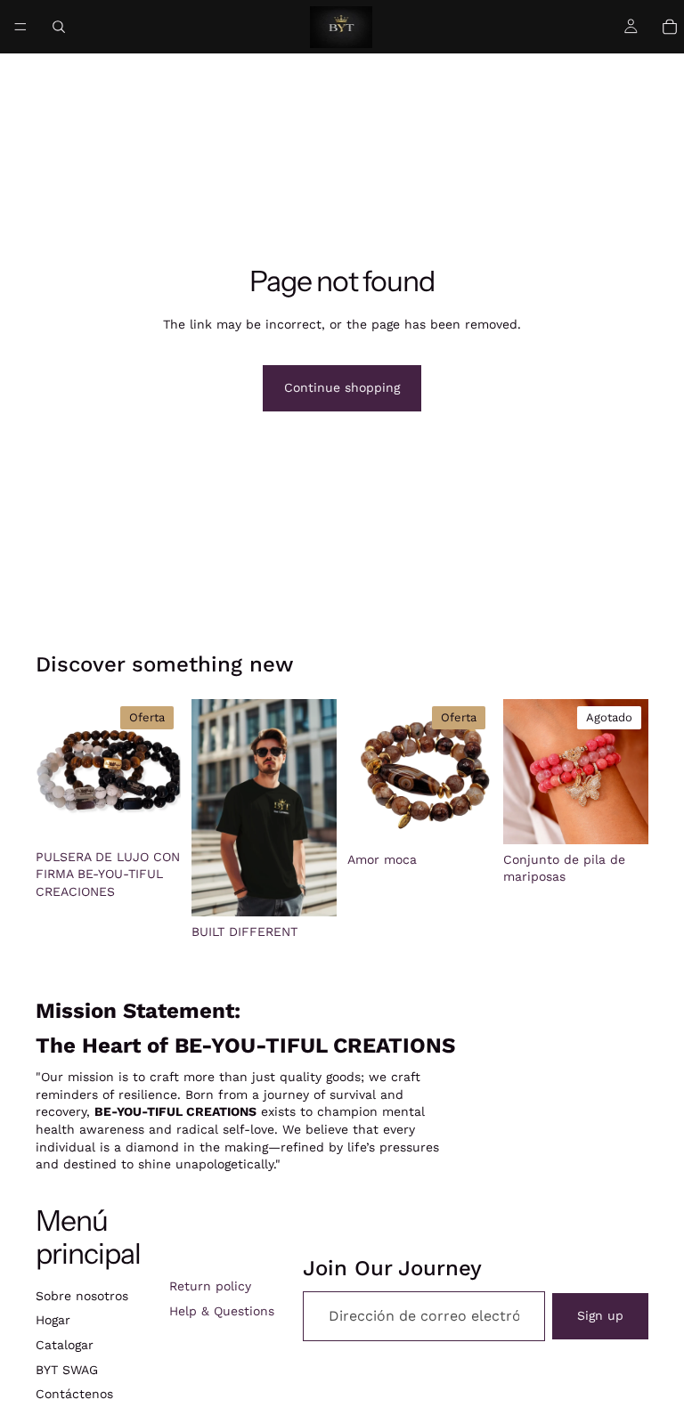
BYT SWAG (67, 1370)
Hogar (53, 1320)
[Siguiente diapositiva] (161, 770)
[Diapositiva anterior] (55, 770)
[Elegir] (309, 889)
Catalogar (65, 1345)
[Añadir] (153, 814)
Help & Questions (221, 1311)
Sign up (600, 1315)
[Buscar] (58, 26)
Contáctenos (74, 1394)
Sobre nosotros (82, 1296)
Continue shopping (342, 387)
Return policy (210, 1286)
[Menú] (20, 26)
